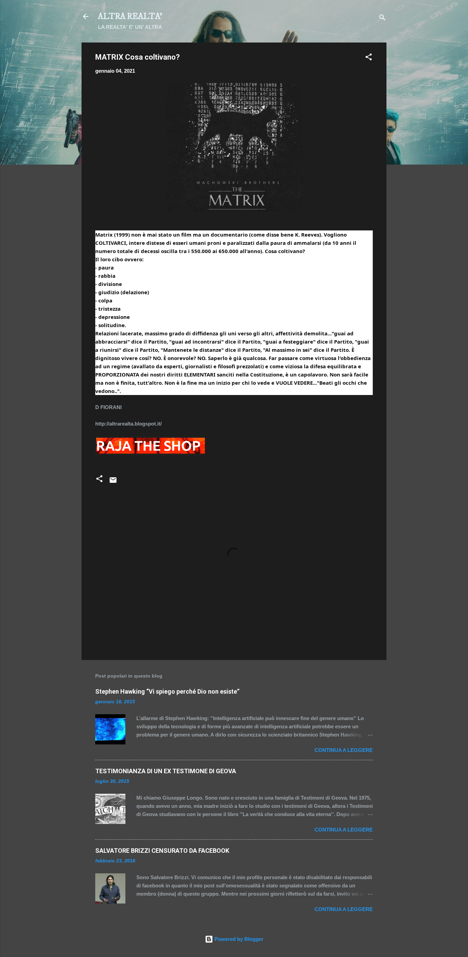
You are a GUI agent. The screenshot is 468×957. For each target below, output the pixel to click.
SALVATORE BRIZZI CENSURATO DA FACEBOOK (162, 850)
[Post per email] (113, 482)
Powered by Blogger (238, 939)
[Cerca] (382, 18)
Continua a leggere (344, 750)
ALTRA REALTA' (130, 16)
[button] (369, 58)
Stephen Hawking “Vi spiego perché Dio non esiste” (167, 691)
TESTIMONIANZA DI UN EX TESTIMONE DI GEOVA (165, 771)
